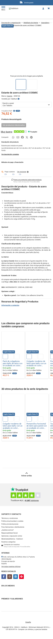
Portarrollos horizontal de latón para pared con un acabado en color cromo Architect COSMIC (36, 426)
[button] (23, 172)
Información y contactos (10, 305)
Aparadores (45, 23)
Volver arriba (26, 476)
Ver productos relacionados (14, 125)
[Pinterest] (21, 576)
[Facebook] (3, 576)
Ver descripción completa (10, 154)
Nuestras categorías (8, 542)
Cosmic (9, 96)
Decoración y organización (11, 23)
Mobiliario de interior (31, 23)
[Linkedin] (15, 576)
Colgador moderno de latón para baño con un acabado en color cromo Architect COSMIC (36, 363)
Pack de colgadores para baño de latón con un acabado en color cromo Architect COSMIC (12, 363)
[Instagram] (9, 576)
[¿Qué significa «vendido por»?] (18, 99)
